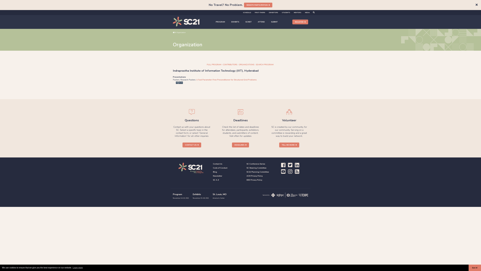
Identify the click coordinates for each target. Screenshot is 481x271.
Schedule (247, 13)
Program (220, 22)
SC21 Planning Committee (258, 172)
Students (286, 13)
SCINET (248, 22)
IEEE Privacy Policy (254, 180)
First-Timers (260, 13)
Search (265, 64)
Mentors (297, 13)
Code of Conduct (220, 168)
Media (307, 13)
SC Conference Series (256, 164)
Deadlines (239, 145)
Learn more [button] (78, 268)
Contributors (230, 64)
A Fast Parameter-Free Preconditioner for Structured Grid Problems (226, 80)
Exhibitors (273, 13)
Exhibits (235, 22)
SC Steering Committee (256, 168)
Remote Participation (257, 5)
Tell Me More (288, 145)
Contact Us (191, 145)
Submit (274, 22)
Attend (261, 22)
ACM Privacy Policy (255, 176)
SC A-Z (216, 180)
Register (299, 22)
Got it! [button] (474, 268)
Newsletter (217, 176)
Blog (215, 172)
